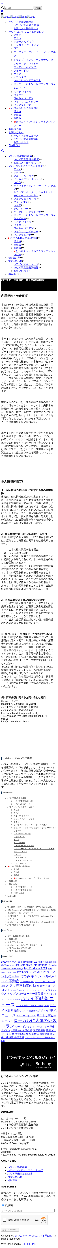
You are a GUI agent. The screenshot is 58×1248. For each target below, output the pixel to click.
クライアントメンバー (16, 942)
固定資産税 (39, 1030)
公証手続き (16, 1030)
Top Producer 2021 (35, 968)
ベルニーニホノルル (26, 1015)
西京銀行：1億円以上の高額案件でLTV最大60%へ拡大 (30, 907)
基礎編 (16, 875)
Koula (12, 965)
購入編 (16, 869)
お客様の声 (12, 881)
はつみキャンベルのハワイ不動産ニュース (25, 945)
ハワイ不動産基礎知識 (19, 1173)
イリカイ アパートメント (24, 819)
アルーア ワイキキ (21, 816)
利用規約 (12, 1180)
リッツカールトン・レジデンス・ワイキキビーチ (34, 848)
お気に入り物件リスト (23, 804)
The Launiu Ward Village (12, 968)
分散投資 (27, 1030)
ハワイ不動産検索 (17, 1167)
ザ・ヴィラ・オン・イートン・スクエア (30, 825)
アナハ (16, 813)
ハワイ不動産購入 (29, 1011)
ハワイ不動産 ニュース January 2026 (32, 1006)
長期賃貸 (19, 1037)
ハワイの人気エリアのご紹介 (19, 948)
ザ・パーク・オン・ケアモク (33, 990)
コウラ (16, 822)
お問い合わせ (13, 884)
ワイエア (17, 854)
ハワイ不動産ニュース (23, 887)
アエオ (16, 810)
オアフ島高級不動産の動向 (18, 936)
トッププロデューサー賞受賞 (25, 993)
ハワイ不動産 (15, 999)
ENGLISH (11, 896)
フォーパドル (19, 837)
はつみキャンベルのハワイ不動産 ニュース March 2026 (30, 922)
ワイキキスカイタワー (23, 860)
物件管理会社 (20, 1034)
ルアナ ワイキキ (20, 851)
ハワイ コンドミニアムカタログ (20, 807)
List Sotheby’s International (31, 964)
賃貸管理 (44, 1034)
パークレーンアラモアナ (24, 846)
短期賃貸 (34, 1034)
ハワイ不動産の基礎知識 (18, 866)
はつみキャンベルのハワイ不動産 (33, 1235)
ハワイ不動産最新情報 (23, 890)
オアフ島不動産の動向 (22, 985)
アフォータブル (27, 982)
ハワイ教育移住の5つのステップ (20, 925)
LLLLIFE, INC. (29, 1244)
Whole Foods (12, 972)
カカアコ (45, 985)
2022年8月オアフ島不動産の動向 (17, 962)
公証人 (7, 1030)
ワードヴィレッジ (39, 1027)
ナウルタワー (19, 843)
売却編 (16, 872)
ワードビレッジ (23, 1026)
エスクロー (40, 982)
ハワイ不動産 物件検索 (23, 801)
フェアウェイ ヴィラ (22, 834)
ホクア (16, 840)
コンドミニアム (11, 989)
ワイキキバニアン (21, 857)
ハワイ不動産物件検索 (16, 798)
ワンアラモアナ (20, 863)
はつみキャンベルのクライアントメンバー (32, 878)
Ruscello (52, 965)
